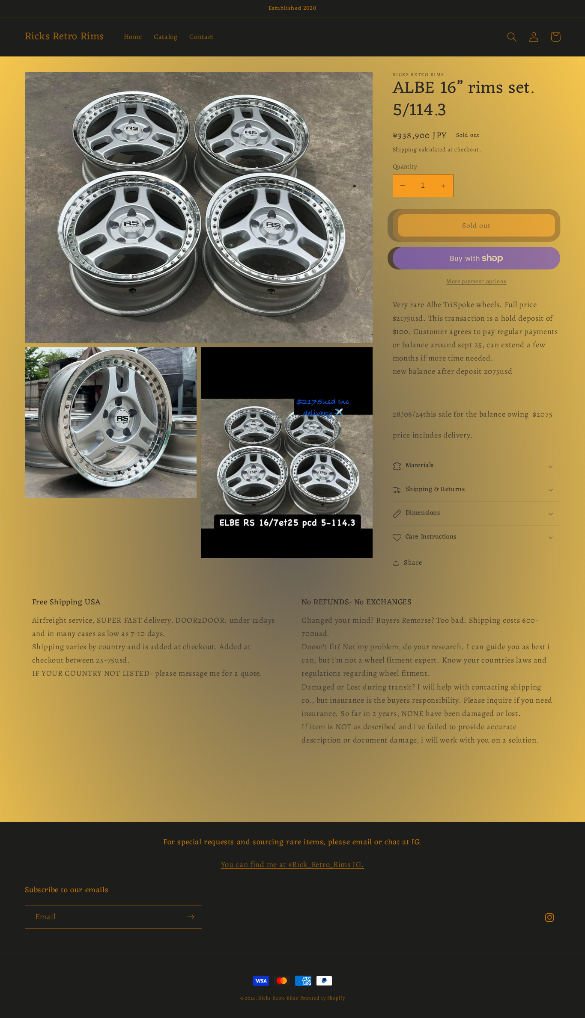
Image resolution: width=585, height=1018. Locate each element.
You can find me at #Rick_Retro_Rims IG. (292, 864)
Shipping (405, 150)
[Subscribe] (191, 917)
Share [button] (413, 562)
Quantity (405, 166)
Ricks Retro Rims (278, 997)
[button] (512, 37)
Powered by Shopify (322, 997)
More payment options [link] (476, 282)
